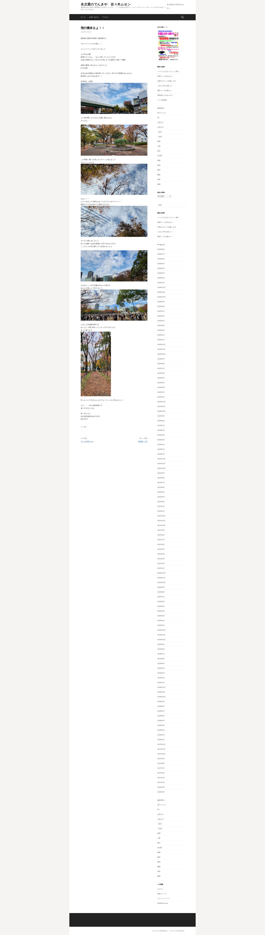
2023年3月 (161, 444)
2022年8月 (161, 478)
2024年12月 (161, 344)
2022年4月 (161, 497)
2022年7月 (161, 482)
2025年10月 (161, 297)
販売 (158, 170)
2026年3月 (161, 273)
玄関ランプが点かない (165, 76)
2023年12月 (161, 402)
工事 (158, 146)
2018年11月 (161, 692)
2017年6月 (161, 773)
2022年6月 (161, 487)
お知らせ (160, 127)
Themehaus (180, 931)
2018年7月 (161, 711)
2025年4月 (161, 325)
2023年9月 (161, 416)
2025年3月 (161, 330)
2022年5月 (161, 492)
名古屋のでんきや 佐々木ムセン (106, 4)
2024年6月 (161, 373)
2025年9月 (161, 302)
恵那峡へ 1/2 (142, 441)
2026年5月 (161, 263)
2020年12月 (161, 573)
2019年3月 (161, 673)
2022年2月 (161, 506)
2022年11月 (161, 463)
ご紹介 (159, 132)
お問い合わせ (93, 17)
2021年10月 (161, 525)
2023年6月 (161, 430)
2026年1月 (161, 282)
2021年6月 (161, 544)
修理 (158, 141)
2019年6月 (161, 659)
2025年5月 (161, 321)
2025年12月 (161, 287)
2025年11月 (161, 292)
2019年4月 (161, 668)
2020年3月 (161, 616)
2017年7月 (161, 768)
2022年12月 (161, 459)
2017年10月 (161, 754)
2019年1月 (161, 682)
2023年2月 (161, 449)
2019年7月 (161, 654)
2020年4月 (161, 611)
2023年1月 (161, 454)
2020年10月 (161, 582)
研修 (158, 160)
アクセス (105, 17)
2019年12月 (161, 630)
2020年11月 (161, 578)
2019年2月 (161, 678)
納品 (158, 165)
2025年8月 (161, 306)
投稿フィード (162, 894)
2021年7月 (161, 540)
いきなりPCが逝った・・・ (167, 86)
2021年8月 (161, 535)
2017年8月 (161, 763)
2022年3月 (161, 501)
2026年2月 (161, 278)
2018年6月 (161, 716)
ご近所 (159, 136)
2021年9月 (161, 530)
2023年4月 (161, 440)
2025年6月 (161, 316)
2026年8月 (161, 249)
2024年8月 (161, 363)
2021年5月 (161, 549)
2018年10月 (161, 697)
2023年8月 (161, 421)
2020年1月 (161, 625)
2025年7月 (161, 311)
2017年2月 (161, 778)
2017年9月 (161, 758)
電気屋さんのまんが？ (165, 95)
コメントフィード (163, 898)
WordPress (163, 931)
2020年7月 (161, 597)
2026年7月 (161, 254)
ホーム (83, 17)
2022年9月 (161, 473)
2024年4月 (161, 383)
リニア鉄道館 (162, 100)
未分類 (159, 155)
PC (158, 117)
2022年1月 (161, 511)
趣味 (85, 427)
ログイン (160, 889)
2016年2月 (161, 792)
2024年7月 (161, 368)
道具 (158, 179)
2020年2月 (161, 620)
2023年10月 (161, 411)
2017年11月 (161, 749)
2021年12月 (161, 516)
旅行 (158, 151)
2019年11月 (161, 635)
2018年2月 (161, 735)
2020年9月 (161, 587)
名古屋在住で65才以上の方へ (175, 6)
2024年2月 (161, 392)
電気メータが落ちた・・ (165, 90)
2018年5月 (161, 720)
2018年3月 (161, 730)
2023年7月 (161, 425)
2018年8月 (161, 706)
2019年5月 (161, 663)
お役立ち (160, 122)
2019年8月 (161, 649)
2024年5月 (161, 378)
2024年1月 (161, 397)
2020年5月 (161, 606)
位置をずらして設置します (166, 81)
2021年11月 (161, 520)
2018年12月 (161, 687)
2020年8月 (161, 592)
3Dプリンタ (161, 113)
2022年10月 (161, 468)
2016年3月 (161, 787)
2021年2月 (161, 563)
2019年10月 (161, 639)
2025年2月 (161, 335)
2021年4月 (161, 554)
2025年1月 (161, 340)
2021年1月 (161, 568)
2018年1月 (161, 739)
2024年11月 (161, 349)
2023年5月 (161, 435)
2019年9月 (161, 644)
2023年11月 (161, 406)
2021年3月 (161, 559)
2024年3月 (161, 387)
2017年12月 (161, 744)
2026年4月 (161, 268)
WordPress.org (162, 903)
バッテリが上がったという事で (168, 71)
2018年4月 (161, 725)
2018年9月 (161, 701)
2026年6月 (161, 259)
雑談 (158, 184)
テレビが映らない (87, 441)
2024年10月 (161, 354)
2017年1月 (161, 782)
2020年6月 (161, 601)
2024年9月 (161, 359)
